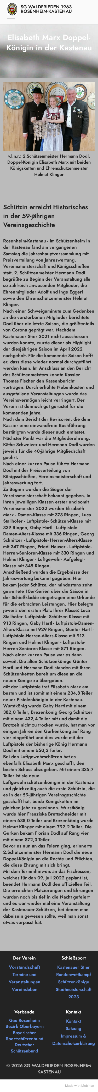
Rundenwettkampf (73, 974)
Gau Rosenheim (24, 1020)
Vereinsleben (24, 989)
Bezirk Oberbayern (24, 1026)
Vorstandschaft (24, 967)
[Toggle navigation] (11, 21)
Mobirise (87, 1086)
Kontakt (73, 1021)
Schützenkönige (73, 982)
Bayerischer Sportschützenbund (24, 1035)
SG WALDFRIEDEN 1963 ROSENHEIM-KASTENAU (46, 9)
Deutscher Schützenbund (24, 1047)
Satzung (73, 1028)
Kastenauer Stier (73, 967)
